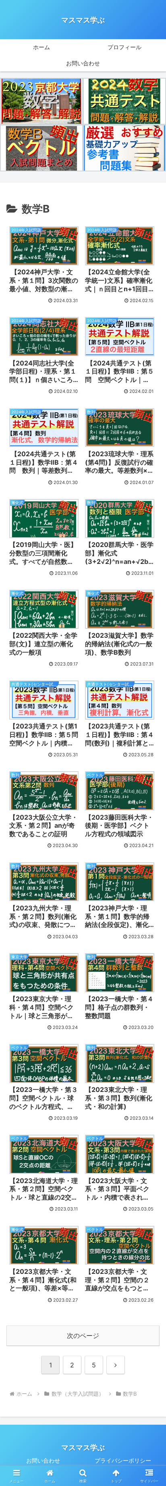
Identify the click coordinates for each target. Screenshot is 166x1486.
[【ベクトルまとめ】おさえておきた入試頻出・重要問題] (41, 148)
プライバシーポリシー (123, 1460)
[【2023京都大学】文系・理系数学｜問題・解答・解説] (41, 101)
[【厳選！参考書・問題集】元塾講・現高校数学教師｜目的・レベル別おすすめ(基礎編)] (124, 148)
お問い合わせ (43, 1460)
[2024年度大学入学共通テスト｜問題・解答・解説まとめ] (124, 101)
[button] (149, 1166)
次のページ (83, 1336)
